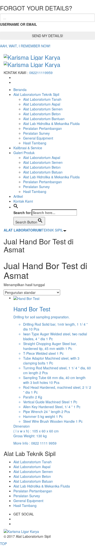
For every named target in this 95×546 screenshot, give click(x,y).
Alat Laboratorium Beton (42, 113)
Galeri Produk (24, 152)
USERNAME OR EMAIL (18, 24)
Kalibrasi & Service (27, 147)
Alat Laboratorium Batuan (43, 172)
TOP (3, 543)
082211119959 (41, 72)
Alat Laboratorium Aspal (41, 104)
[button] (15, 207)
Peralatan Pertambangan (42, 128)
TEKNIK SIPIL (33, 230)
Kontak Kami (23, 201)
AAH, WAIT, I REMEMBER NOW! (25, 45)
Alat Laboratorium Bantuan (44, 118)
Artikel (18, 196)
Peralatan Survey (36, 133)
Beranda (20, 89)
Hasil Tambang (34, 143)
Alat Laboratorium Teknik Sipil (36, 94)
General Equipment (38, 138)
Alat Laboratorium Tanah (42, 99)
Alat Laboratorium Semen (43, 109)
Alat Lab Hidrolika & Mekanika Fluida (51, 123)
